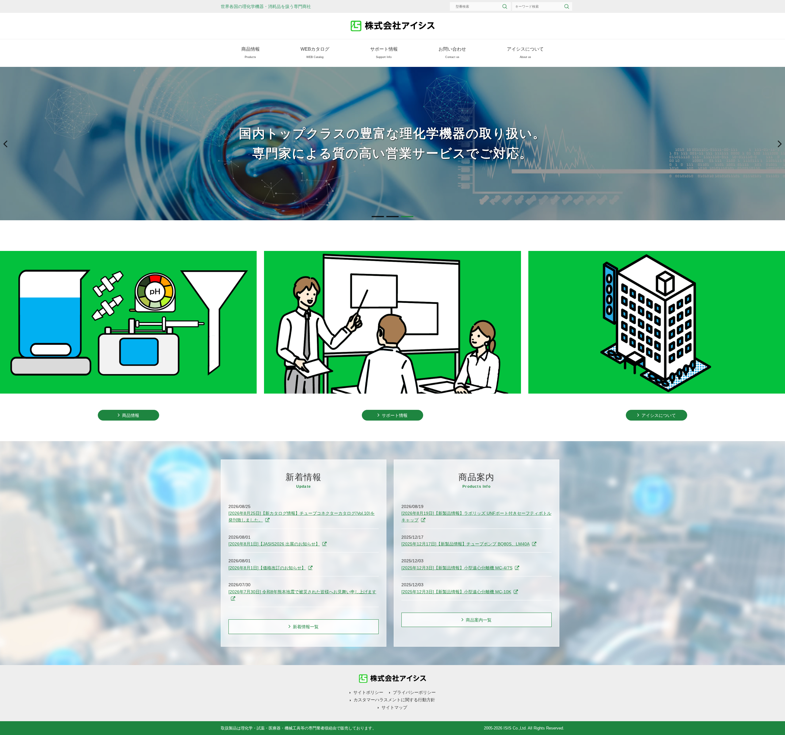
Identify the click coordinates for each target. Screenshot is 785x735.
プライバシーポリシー (414, 692)
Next (777, 149)
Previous (9, 149)
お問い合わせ (452, 52)
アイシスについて (525, 52)
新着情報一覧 (306, 626)
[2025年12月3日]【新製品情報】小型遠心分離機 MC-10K (456, 591)
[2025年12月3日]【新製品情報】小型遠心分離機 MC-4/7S (456, 567)
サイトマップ (394, 707)
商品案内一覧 (479, 620)
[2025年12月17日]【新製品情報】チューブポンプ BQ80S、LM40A (465, 543)
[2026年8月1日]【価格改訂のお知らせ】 (267, 567)
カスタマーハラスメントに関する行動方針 (394, 699)
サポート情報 (384, 52)
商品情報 (250, 52)
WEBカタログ (315, 52)
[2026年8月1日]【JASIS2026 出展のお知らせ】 (274, 543)
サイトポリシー (368, 692)
